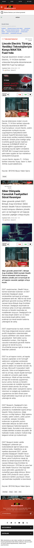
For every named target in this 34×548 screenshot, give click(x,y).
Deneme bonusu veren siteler (15, 28)
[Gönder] (31, 513)
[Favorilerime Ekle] (30, 94)
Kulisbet (4, 28)
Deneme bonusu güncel (13, 31)
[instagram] (15, 522)
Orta (20, 491)
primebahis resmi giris (16, 33)
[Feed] (27, 522)
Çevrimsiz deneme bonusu (12, 30)
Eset (16, 491)
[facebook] (7, 522)
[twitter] (11, 522)
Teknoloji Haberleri (11, 39)
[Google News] (9, 70)
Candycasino (24, 31)
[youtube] (19, 522)
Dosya (10, 491)
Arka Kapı (5, 491)
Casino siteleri (5, 33)
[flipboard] (23, 522)
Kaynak (4, 176)
